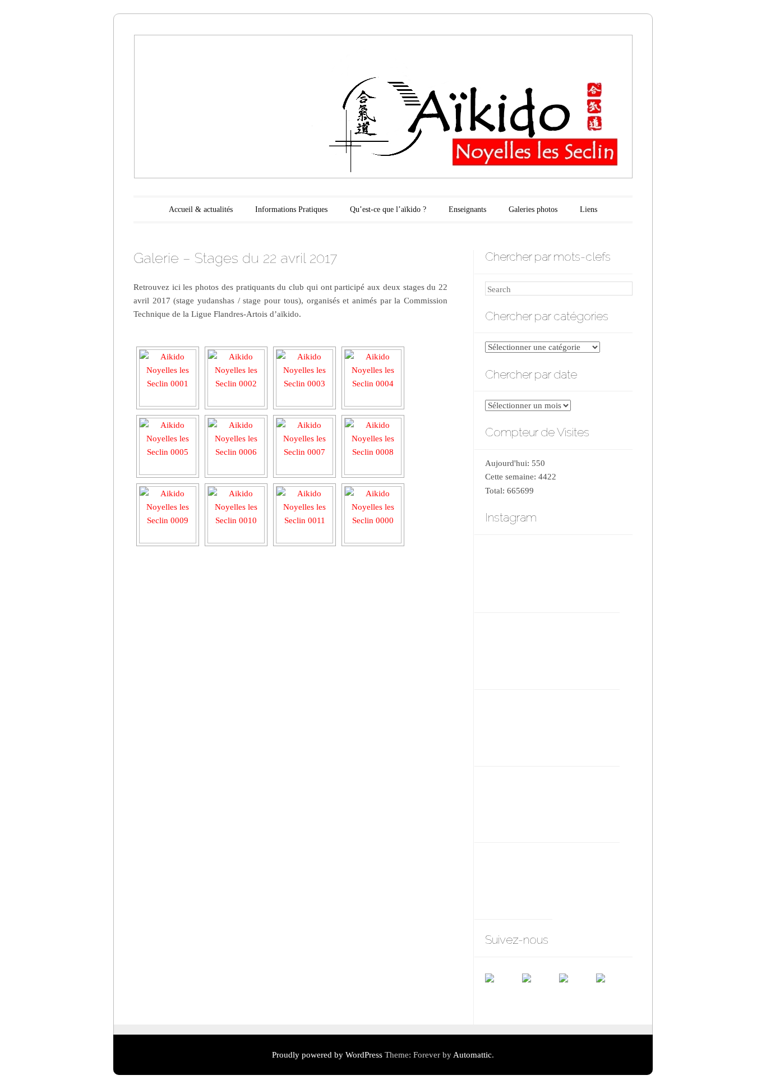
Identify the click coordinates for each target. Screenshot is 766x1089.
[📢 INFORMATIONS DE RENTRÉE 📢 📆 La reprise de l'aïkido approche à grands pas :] (518, 648)
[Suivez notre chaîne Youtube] (577, 991)
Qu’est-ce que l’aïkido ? (388, 209)
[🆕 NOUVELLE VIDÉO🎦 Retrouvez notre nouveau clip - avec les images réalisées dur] (585, 572)
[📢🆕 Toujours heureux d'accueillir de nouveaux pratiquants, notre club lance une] (518, 572)
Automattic (472, 1054)
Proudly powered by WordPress (327, 1054)
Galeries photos (533, 209)
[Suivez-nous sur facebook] (503, 991)
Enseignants (467, 209)
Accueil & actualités (201, 209)
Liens (588, 209)
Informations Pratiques (291, 209)
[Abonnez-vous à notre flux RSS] (540, 991)
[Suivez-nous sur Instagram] (614, 991)
